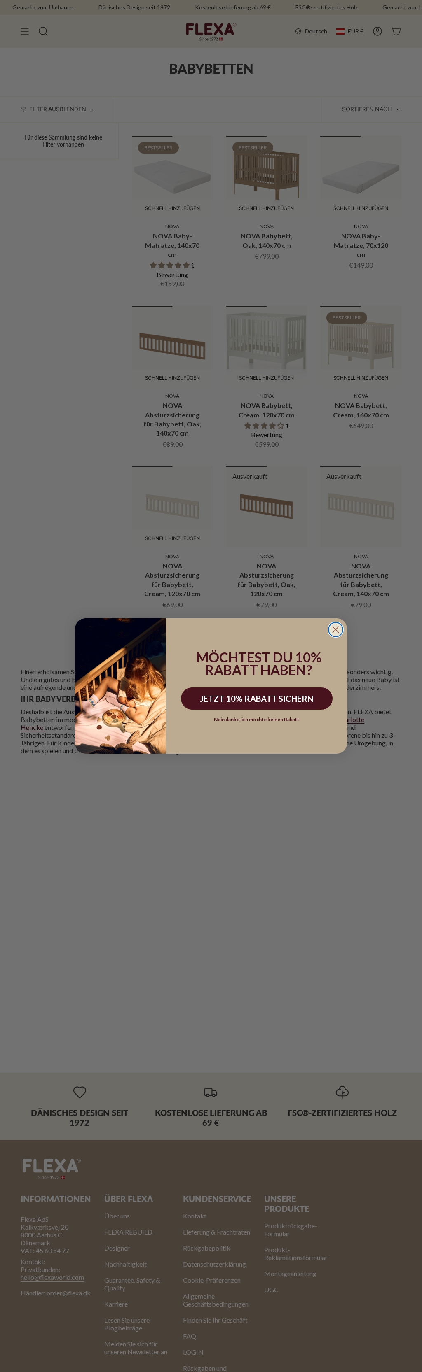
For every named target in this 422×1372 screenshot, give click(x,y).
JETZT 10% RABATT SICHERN (257, 698)
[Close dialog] (335, 629)
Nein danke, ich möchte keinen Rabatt (256, 719)
